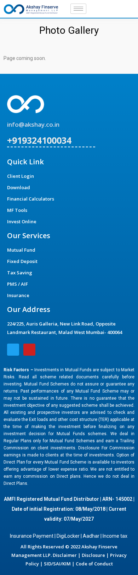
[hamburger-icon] (78, 9)
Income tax (115, 536)
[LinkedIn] (126, 9)
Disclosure (93, 555)
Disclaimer (65, 555)
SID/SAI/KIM (57, 563)
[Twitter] (114, 9)
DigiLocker (68, 536)
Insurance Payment (31, 536)
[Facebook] (102, 9)
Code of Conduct (94, 563)
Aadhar (91, 536)
